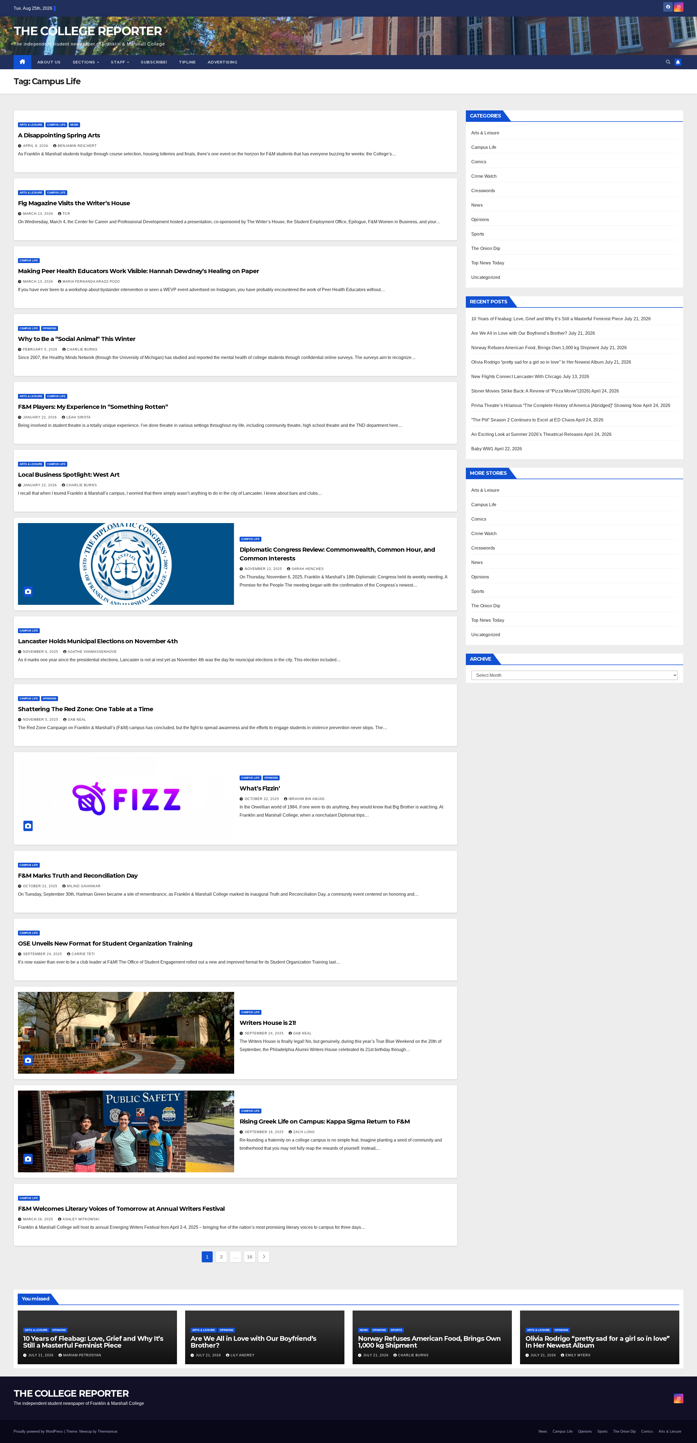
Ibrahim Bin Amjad (307, 799)
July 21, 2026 (41, 1355)
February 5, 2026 (41, 349)
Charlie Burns (82, 349)
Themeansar (107, 1431)
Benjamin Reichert (77, 146)
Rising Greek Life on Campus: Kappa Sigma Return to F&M (325, 1121)
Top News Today (487, 263)
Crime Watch (484, 176)
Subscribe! (154, 62)
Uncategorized (485, 277)
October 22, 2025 (262, 799)
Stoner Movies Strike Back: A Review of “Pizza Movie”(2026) (531, 391)
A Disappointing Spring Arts (59, 135)
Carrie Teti (83, 954)
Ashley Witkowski (81, 1219)
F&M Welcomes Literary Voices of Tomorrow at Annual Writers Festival (121, 1208)
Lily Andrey (243, 1355)
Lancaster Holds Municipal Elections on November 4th (98, 641)
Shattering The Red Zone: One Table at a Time (85, 709)
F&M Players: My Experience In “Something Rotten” (93, 406)
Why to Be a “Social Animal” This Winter (76, 339)
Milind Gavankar (84, 886)
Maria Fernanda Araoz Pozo (91, 281)
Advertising (222, 62)
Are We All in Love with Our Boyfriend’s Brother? (519, 333)
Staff (118, 62)
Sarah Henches (308, 569)
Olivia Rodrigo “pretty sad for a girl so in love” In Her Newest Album (537, 362)
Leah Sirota (78, 417)
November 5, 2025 (41, 719)
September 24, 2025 (43, 954)
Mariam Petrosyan (82, 1355)
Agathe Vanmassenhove (92, 652)
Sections (85, 62)
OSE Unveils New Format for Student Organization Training (105, 943)
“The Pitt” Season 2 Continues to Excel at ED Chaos (523, 420)
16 (249, 1257)
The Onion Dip (485, 248)
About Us (49, 62)
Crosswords (483, 190)
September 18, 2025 (265, 1132)
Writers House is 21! (268, 1023)
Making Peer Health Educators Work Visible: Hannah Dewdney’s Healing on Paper (138, 271)
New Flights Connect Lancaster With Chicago (516, 376)
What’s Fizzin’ (260, 788)
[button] (668, 62)
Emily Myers (578, 1355)
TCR (66, 214)
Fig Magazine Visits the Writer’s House (74, 203)
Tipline (187, 62)
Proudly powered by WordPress (39, 1431)
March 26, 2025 (38, 1219)
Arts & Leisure (31, 124)
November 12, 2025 (264, 569)
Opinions (49, 328)
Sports (477, 234)
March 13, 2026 (38, 214)
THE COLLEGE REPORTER (88, 31)
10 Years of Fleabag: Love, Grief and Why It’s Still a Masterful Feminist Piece (547, 318)
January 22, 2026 (40, 417)
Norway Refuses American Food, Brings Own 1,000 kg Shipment (535, 347)
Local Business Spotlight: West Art (69, 474)
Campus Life (56, 124)
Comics (478, 161)
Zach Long (304, 1132)
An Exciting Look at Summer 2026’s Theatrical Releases (527, 434)
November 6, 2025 (41, 652)
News (74, 124)
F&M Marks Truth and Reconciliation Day (77, 875)
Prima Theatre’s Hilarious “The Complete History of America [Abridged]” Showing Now (556, 405)
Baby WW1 (482, 448)
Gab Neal (77, 719)
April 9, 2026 (36, 146)
